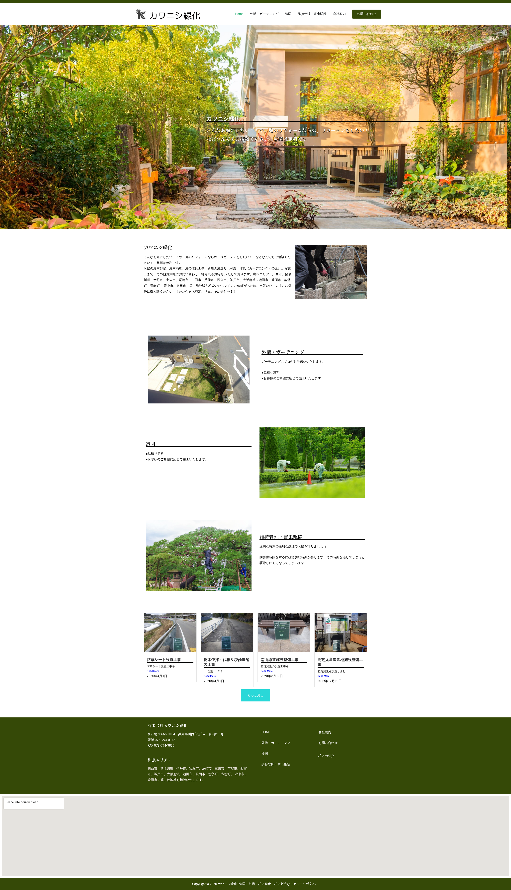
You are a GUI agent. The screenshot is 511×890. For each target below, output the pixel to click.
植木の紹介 (326, 756)
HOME (265, 732)
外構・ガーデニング (264, 14)
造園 (288, 14)
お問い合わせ (366, 14)
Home (239, 14)
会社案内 (339, 14)
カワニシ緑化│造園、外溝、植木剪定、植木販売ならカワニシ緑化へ (267, 884)
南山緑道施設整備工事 (280, 659)
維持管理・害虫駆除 (312, 14)
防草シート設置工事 (164, 659)
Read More (153, 671)
